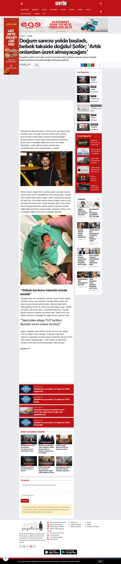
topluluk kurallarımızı (38, 507)
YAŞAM (37, 14)
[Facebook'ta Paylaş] (82, 65)
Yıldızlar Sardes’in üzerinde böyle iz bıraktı (27, 468)
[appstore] (52, 552)
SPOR (88, 10)
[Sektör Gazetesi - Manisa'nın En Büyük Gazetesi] (62, 3)
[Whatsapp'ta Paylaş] (89, 65)
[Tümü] (99, 72)
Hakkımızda (73, 522)
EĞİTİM (71, 10)
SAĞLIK (80, 10)
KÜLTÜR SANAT (26, 14)
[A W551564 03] (46, 168)
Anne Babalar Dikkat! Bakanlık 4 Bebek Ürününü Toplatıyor (63, 468)
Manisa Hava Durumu (56, 524)
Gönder (25, 501)
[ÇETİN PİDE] (11, 46)
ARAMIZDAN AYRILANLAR (99, 105)
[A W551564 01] (46, 249)
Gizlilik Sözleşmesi (75, 524)
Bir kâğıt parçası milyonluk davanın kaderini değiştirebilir (95, 128)
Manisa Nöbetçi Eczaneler (58, 522)
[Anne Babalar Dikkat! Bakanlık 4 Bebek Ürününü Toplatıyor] (64, 461)
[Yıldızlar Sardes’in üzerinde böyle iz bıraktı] (29, 461)
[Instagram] (27, 546)
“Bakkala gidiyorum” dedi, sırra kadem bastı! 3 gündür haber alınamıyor (95, 119)
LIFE (44, 14)
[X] (24, 546)
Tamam (100, 561)
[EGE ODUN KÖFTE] (60, 25)
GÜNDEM (35, 10)
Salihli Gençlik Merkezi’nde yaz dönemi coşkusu (62, 447)
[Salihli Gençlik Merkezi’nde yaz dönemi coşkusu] (64, 439)
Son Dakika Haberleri (56, 537)
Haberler (22, 36)
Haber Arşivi (53, 539)
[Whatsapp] (34, 546)
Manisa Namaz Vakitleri (57, 526)
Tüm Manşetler (54, 535)
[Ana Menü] (101, 12)
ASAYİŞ (44, 10)
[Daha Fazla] (92, 65)
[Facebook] (20, 546)
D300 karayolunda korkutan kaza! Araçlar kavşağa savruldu (95, 100)
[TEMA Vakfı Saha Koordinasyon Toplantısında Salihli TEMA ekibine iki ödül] (46, 461)
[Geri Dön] (6, 558)
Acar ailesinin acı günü (99, 109)
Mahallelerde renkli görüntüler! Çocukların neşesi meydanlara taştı (95, 91)
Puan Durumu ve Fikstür (57, 533)
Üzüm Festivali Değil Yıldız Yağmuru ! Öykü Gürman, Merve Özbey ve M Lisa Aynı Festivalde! (46, 449)
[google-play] (69, 552)
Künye (89, 522)
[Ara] (101, 3)
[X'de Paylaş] (85, 65)
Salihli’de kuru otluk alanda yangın (94, 81)
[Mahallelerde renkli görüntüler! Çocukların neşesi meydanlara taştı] (29, 439)
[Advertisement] (54, 115)
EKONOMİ (53, 10)
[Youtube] (31, 546)
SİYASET (63, 10)
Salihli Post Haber (75, 526)
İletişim (89, 524)
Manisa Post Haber (93, 526)
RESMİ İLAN (25, 10)
